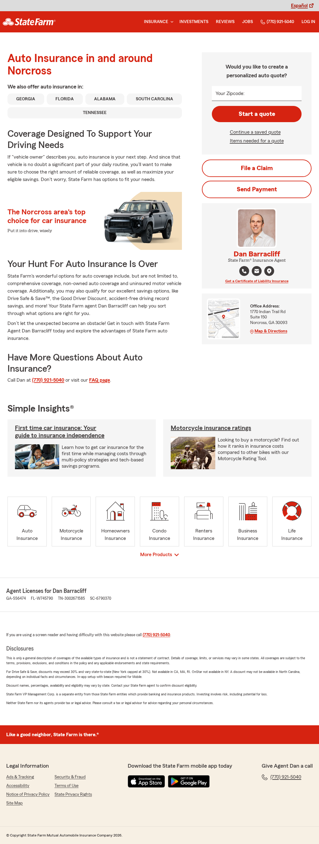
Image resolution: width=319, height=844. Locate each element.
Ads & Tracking (20, 777)
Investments (193, 22)
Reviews (225, 22)
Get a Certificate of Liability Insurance (256, 281)
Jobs (247, 22)
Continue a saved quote (255, 132)
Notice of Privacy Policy (28, 794)
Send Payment (257, 189)
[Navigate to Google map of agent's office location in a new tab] (269, 271)
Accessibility (17, 786)
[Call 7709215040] (244, 271)
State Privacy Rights (73, 794)
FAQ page (99, 380)
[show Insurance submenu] (170, 22)
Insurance (156, 22)
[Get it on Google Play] (189, 781)
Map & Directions (271, 331)
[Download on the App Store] (146, 781)
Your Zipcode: (230, 93)
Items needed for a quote (257, 140)
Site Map (14, 803)
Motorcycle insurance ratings (211, 428)
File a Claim (257, 168)
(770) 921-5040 (280, 22)
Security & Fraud (70, 777)
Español (299, 5)
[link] (29, 22)
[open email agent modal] (257, 272)
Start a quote (257, 114)
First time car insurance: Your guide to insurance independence (59, 432)
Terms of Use (67, 786)
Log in (308, 22)
